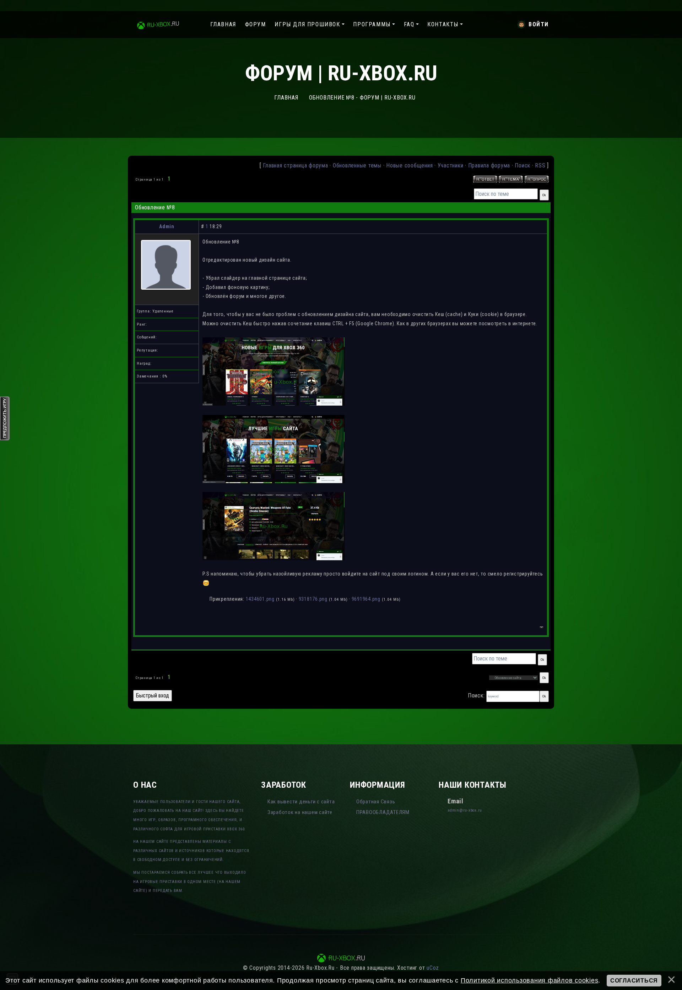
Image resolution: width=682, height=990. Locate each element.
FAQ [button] (409, 24)
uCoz (433, 967)
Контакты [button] (443, 24)
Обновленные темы (357, 165)
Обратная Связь (375, 801)
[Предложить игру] (5, 417)
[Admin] (166, 264)
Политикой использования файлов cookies (530, 980)
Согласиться (634, 981)
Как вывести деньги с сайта (301, 801)
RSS (540, 165)
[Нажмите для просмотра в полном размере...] (273, 371)
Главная (223, 24)
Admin (166, 226)
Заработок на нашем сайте (299, 812)
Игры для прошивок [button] (307, 24)
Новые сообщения (409, 165)
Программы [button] (371, 24)
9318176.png (313, 599)
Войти (539, 24)
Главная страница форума (295, 165)
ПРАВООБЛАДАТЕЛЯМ (383, 812)
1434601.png (260, 599)
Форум (255, 24)
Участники (451, 165)
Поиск (522, 165)
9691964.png (366, 599)
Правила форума (489, 165)
